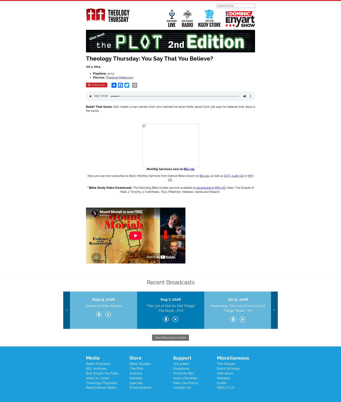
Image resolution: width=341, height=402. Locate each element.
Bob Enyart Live (172, 18)
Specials (136, 383)
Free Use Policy (185, 383)
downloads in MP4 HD (211, 187)
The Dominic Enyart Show (240, 19)
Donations (181, 368)
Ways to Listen (97, 378)
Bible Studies (140, 364)
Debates (136, 378)
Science (135, 373)
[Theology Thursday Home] (107, 16)
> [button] (274, 310)
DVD (227, 176)
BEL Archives (96, 368)
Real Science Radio (187, 18)
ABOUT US (225, 387)
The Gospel (226, 364)
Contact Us (182, 387)
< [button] (66, 310)
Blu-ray (189, 169)
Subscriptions (140, 387)
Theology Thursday (101, 383)
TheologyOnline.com (119, 77)
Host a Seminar (185, 378)
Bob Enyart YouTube (102, 373)
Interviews (225, 373)
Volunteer (181, 364)
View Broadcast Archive (170, 337)
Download (98, 85)
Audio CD (237, 176)
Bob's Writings (228, 368)
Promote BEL (183, 373)
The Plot (136, 368)
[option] (103, 310)
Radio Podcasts (98, 364)
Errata (221, 383)
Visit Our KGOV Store (209, 18)
